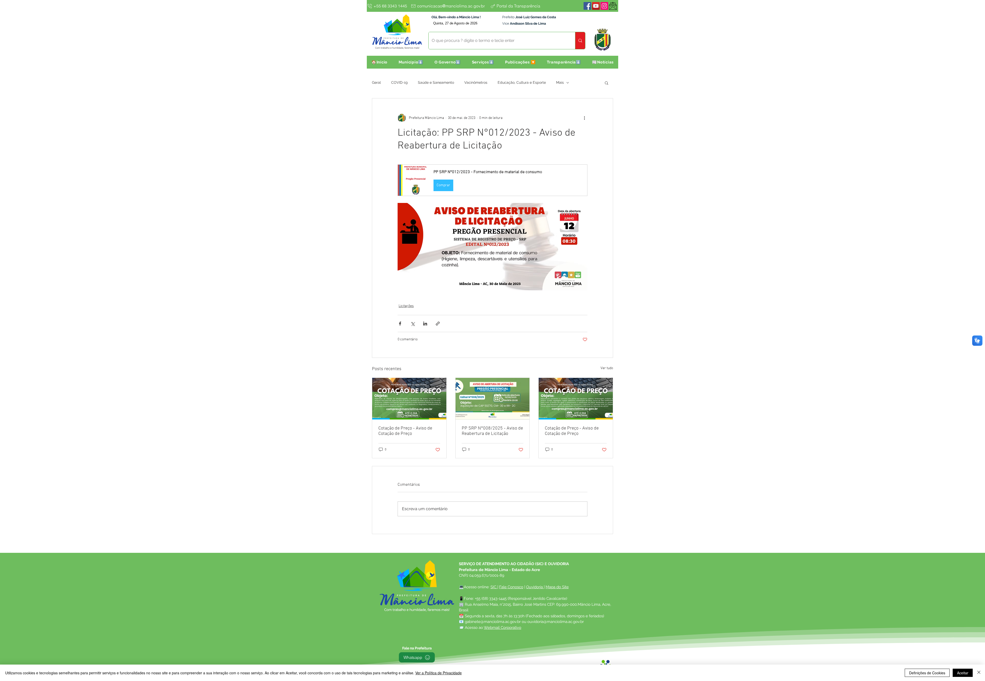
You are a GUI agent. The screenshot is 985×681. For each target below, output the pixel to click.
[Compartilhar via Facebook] (400, 323)
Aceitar (962, 672)
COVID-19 (399, 82)
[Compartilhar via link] (437, 323)
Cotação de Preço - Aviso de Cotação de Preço (405, 431)
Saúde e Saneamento (436, 82)
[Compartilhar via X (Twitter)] (412, 323)
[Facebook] (587, 6)
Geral (376, 82)
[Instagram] (604, 6)
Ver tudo (606, 368)
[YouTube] (596, 6)
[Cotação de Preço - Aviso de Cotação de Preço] (409, 398)
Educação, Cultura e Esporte (522, 82)
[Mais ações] (584, 118)
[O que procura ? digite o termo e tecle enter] (580, 40)
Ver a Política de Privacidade (438, 672)
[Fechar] (979, 673)
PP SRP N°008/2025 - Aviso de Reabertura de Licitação (492, 431)
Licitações (406, 306)
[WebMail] (613, 6)
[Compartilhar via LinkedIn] (425, 323)
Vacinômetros (475, 82)
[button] (411, 62)
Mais (560, 82)
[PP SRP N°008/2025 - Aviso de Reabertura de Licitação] (493, 398)
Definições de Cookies (927, 672)
